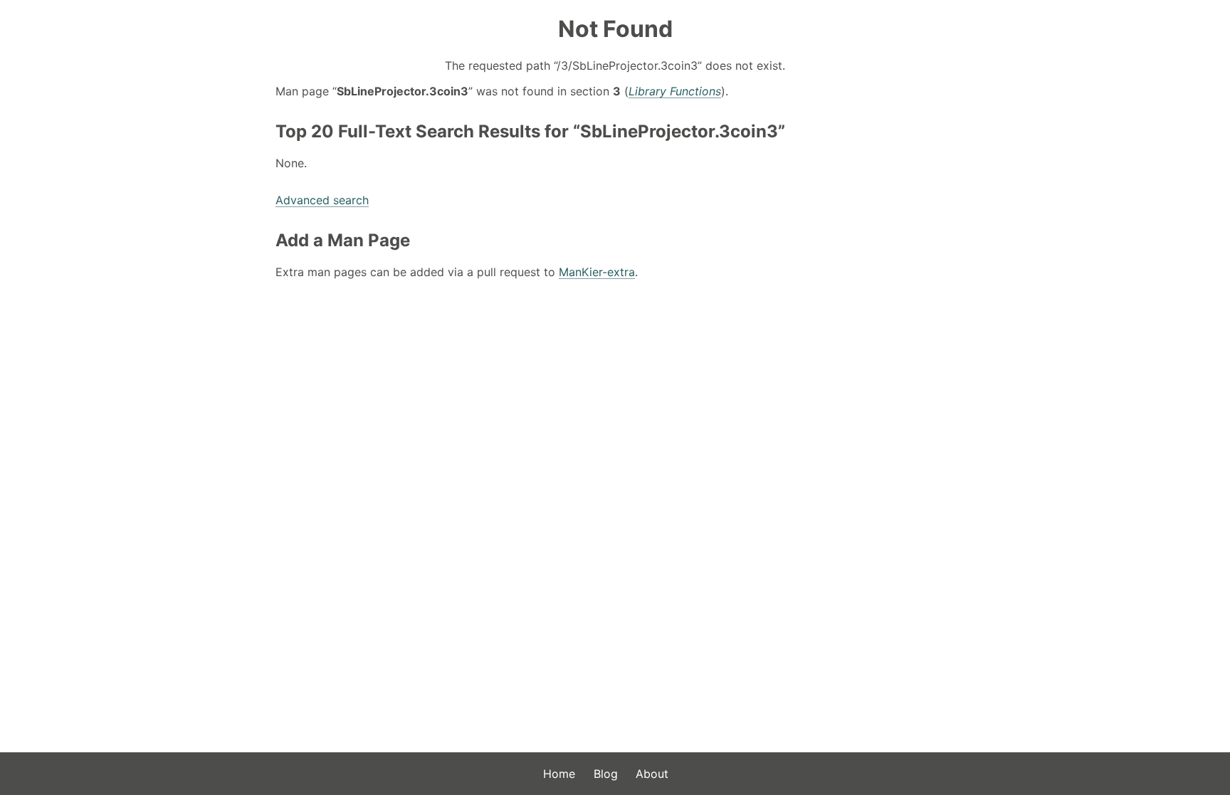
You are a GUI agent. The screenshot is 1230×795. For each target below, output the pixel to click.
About (652, 774)
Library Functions (675, 91)
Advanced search (322, 200)
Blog (606, 774)
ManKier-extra (597, 272)
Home (559, 774)
